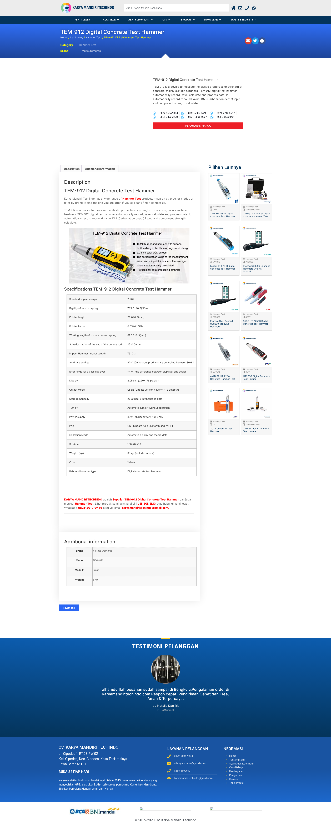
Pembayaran (236, 771)
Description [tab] (72, 168)
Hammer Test (94, 37)
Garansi (233, 779)
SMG (152, 503)
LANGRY (216, 262)
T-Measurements (90, 51)
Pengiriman (235, 775)
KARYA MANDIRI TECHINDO (83, 499)
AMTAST (216, 372)
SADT (247, 317)
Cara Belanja (236, 767)
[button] (248, 40)
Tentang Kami (237, 759)
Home (64, 37)
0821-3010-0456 (90, 507)
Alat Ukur (109, 19)
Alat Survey (82, 19)
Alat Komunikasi (138, 19)
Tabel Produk (236, 782)
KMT (247, 372)
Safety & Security (241, 19)
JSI (140, 503)
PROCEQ (249, 262)
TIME (215, 209)
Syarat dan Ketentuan (241, 763)
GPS (164, 19)
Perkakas (186, 19)
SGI (145, 503)
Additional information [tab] (100, 168)
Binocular (211, 19)
